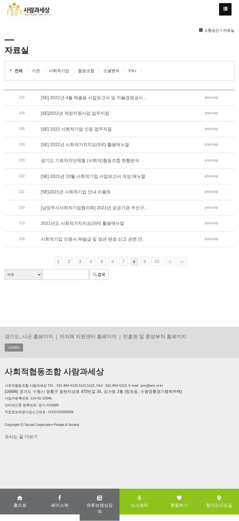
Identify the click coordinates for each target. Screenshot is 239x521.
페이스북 (59, 505)
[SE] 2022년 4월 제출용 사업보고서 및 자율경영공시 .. (94, 97)
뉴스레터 (139, 505)
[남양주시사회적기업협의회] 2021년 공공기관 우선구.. (94, 207)
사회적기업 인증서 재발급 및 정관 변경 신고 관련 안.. (93, 239)
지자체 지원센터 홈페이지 (88, 336)
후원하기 (179, 505)
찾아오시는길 (219, 505)
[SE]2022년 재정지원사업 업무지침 (75, 113)
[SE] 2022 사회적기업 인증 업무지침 (76, 129)
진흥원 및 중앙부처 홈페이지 (154, 336)
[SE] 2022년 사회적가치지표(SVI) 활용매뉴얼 (85, 144)
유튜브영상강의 (100, 508)
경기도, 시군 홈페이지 (29, 336)
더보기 (30, 436)
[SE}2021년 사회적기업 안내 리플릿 (76, 191)
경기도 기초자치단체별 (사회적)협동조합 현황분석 (90, 160)
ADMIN (13, 347)
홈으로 (19, 505)
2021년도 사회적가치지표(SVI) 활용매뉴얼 (82, 223)
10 (156, 261)
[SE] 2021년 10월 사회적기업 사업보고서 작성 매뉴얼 (93, 176)
